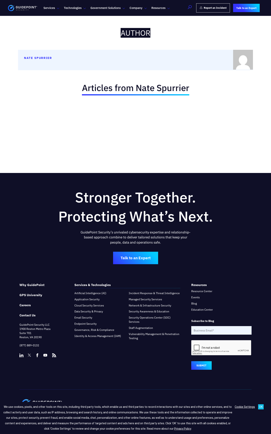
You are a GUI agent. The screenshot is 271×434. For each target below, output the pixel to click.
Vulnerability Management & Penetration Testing (154, 336)
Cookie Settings (245, 406)
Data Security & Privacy (88, 311)
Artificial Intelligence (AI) (90, 293)
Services (49, 8)
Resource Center (201, 291)
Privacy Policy (182, 428)
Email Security (83, 317)
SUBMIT (201, 365)
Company (136, 8)
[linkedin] (21, 355)
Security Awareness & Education (149, 311)
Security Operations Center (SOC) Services (150, 320)
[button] (190, 8)
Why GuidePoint (31, 285)
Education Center (202, 309)
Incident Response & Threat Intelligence (154, 293)
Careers (25, 305)
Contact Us (27, 315)
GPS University (30, 295)
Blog (194, 303)
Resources (158, 8)
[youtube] (45, 355)
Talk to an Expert (136, 257)
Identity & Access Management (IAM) (97, 336)
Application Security (87, 299)
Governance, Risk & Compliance (94, 330)
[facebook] (37, 355)
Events (195, 297)
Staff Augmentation (141, 328)
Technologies (73, 8)
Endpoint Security (85, 324)
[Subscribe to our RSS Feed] (54, 353)
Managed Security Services (145, 299)
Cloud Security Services (89, 305)
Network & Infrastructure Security (150, 305)
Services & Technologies (92, 285)
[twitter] (29, 355)
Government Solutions (105, 8)
